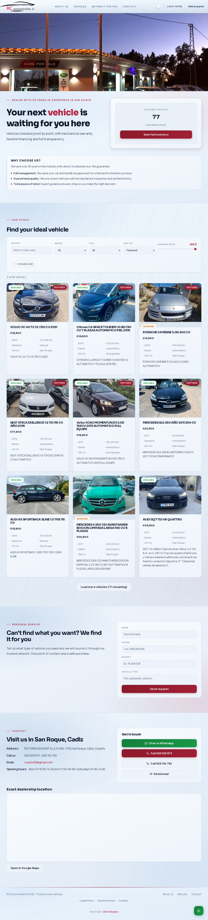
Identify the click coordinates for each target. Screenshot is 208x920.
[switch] (169, 6)
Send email (161, 774)
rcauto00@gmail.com (38, 762)
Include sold (25, 264)
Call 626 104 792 (161, 763)
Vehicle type (130, 671)
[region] (104, 430)
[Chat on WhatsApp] (198, 910)
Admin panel (196, 6)
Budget (126, 657)
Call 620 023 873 (161, 753)
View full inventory (156, 134)
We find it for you (105, 6)
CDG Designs (110, 911)
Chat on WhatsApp (161, 743)
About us (62, 6)
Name (125, 627)
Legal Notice (87, 900)
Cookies (123, 900)
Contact (129, 6)
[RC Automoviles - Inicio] (17, 6)
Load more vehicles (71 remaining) (104, 587)
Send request (159, 689)
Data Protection (106, 900)
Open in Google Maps (25, 868)
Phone (126, 642)
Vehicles (80, 6)
